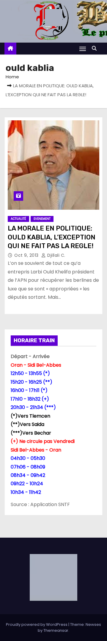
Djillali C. (55, 255)
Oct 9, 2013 (27, 255)
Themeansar (55, 630)
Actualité (18, 219)
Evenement (42, 219)
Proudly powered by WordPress (37, 624)
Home (12, 77)
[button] (96, 48)
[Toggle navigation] (82, 48)
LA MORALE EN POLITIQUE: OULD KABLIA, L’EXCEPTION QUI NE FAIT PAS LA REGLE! (51, 237)
